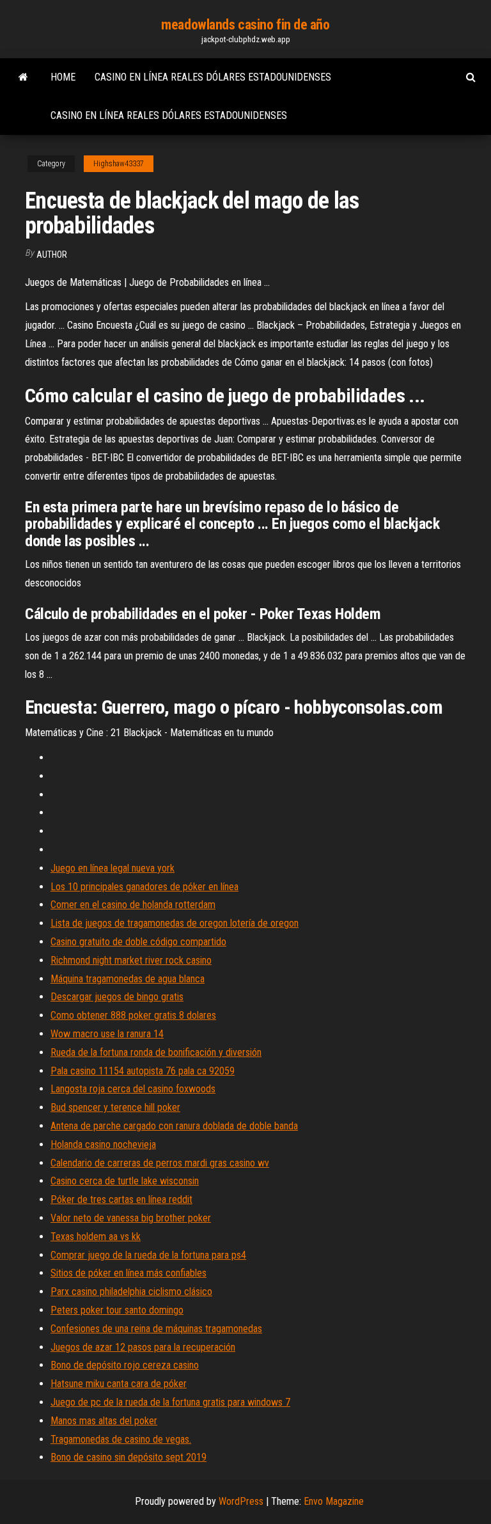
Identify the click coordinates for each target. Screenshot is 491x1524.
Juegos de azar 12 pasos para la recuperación (143, 1347)
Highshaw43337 (118, 163)
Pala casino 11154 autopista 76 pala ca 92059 (143, 1071)
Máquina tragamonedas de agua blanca (128, 979)
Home (63, 77)
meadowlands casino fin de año (245, 25)
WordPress (241, 1501)
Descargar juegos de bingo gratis (117, 997)
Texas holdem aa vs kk (96, 1236)
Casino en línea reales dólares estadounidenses (213, 77)
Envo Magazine (334, 1501)
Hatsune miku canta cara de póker (119, 1384)
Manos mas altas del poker (104, 1421)
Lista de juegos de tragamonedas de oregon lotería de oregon (175, 923)
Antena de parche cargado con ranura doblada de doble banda (174, 1126)
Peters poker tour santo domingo (117, 1310)
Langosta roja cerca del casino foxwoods (133, 1089)
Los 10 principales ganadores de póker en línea (144, 887)
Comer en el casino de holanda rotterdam (133, 905)
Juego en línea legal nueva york (113, 868)
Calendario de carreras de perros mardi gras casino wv (160, 1163)
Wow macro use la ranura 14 (107, 1034)
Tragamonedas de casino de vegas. (121, 1439)
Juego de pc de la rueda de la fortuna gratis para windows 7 (170, 1402)
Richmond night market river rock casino (131, 960)
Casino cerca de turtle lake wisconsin (125, 1181)
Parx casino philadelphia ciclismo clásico (131, 1291)
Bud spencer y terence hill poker (115, 1107)
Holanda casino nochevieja (103, 1144)
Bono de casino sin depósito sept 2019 (129, 1457)
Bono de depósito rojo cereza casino (125, 1365)
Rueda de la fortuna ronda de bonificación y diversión (156, 1052)
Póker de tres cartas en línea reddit (121, 1199)
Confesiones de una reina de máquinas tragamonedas (156, 1329)
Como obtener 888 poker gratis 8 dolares (133, 1015)
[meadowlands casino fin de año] (23, 77)
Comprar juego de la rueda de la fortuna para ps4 (148, 1255)
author (51, 254)
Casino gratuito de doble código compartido (138, 942)
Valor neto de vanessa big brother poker (131, 1218)
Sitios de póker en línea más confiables (129, 1273)
